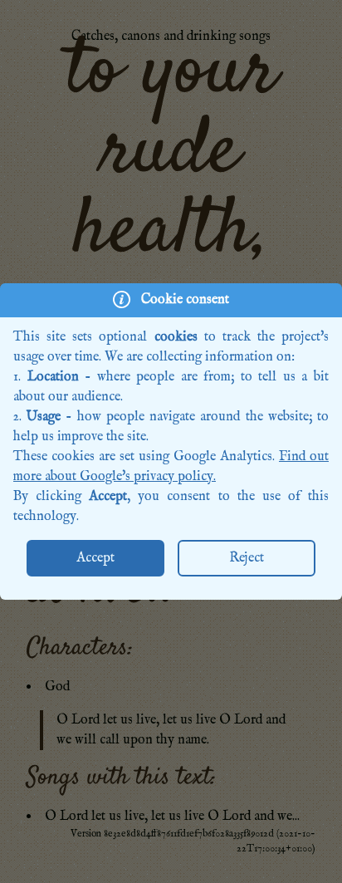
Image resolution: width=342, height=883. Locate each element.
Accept (95, 558)
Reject (246, 558)
